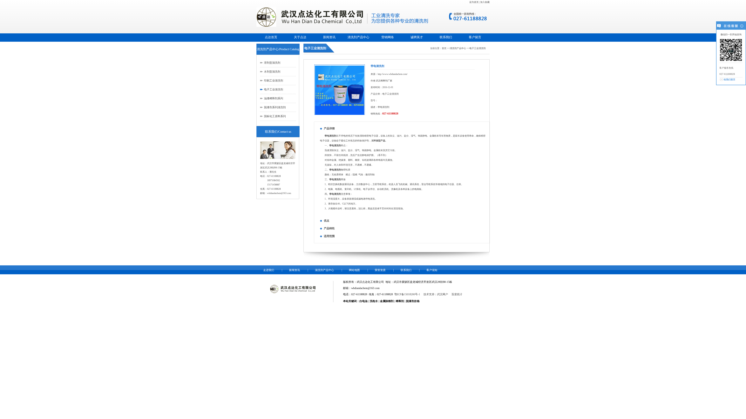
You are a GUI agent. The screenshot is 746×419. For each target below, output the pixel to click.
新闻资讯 (329, 37)
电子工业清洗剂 (273, 89)
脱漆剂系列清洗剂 (275, 107)
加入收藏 (485, 2)
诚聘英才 (416, 37)
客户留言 (475, 37)
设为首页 (474, 2)
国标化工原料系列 (275, 116)
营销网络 (387, 37)
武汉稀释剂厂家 (384, 80)
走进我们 (268, 270)
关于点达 (300, 37)
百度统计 (456, 294)
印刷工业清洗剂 (273, 80)
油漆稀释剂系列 (273, 98)
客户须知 (431, 270)
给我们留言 (729, 79)
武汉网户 (442, 294)
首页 (444, 48)
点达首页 (271, 37)
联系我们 (446, 37)
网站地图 (354, 270)
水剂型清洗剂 (272, 71)
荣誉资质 (380, 270)
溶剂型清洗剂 (272, 62)
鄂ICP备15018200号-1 (407, 294)
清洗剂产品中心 (358, 37)
